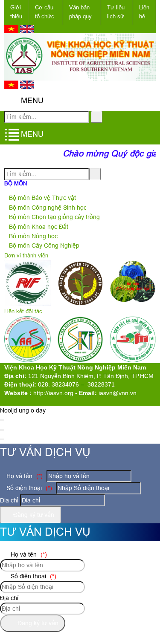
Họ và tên (24, 476)
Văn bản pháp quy (80, 12)
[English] (27, 31)
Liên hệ (144, 12)
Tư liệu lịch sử (116, 12)
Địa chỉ (9, 500)
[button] (11, 100)
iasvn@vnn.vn (118, 393)
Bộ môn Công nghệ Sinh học (48, 207)
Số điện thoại (28, 488)
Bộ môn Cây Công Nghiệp (44, 245)
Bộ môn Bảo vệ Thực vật (42, 197)
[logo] (80, 75)
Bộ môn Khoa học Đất (38, 226)
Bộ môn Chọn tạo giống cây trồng (54, 217)
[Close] (2, 420)
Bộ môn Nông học (33, 236)
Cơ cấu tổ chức (44, 12)
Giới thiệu (16, 12)
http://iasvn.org (53, 393)
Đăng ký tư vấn (33, 514)
